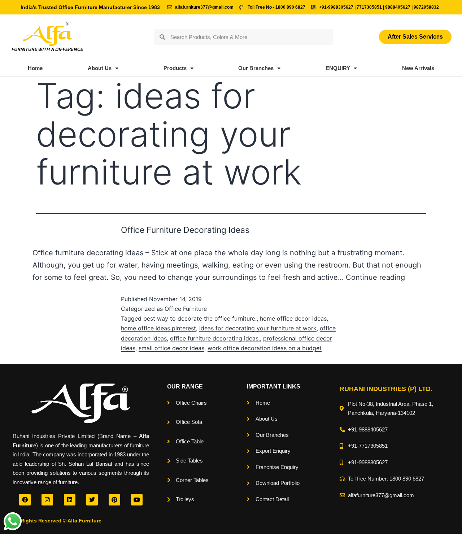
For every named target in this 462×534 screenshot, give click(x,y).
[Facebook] (25, 499)
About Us (100, 68)
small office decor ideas (171, 348)
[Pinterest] (114, 499)
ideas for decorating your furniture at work (258, 328)
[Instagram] (47, 499)
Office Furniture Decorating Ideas (185, 230)
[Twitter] (92, 499)
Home (35, 68)
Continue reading (375, 277)
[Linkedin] (69, 499)
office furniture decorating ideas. (215, 338)
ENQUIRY (338, 68)
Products (175, 68)
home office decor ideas (293, 318)
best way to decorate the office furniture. (200, 318)
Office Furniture (186, 308)
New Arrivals (418, 68)
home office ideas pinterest (158, 328)
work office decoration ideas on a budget (265, 348)
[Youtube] (137, 499)
